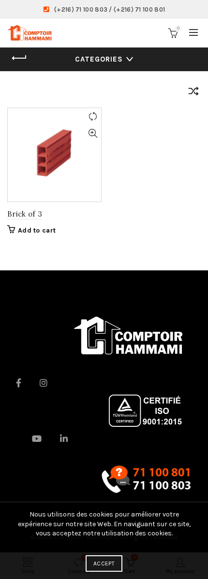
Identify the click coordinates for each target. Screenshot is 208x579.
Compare (92, 116)
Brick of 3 (24, 214)
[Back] (19, 58)
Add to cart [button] (37, 230)
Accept (104, 563)
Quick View (92, 133)
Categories (99, 59)
